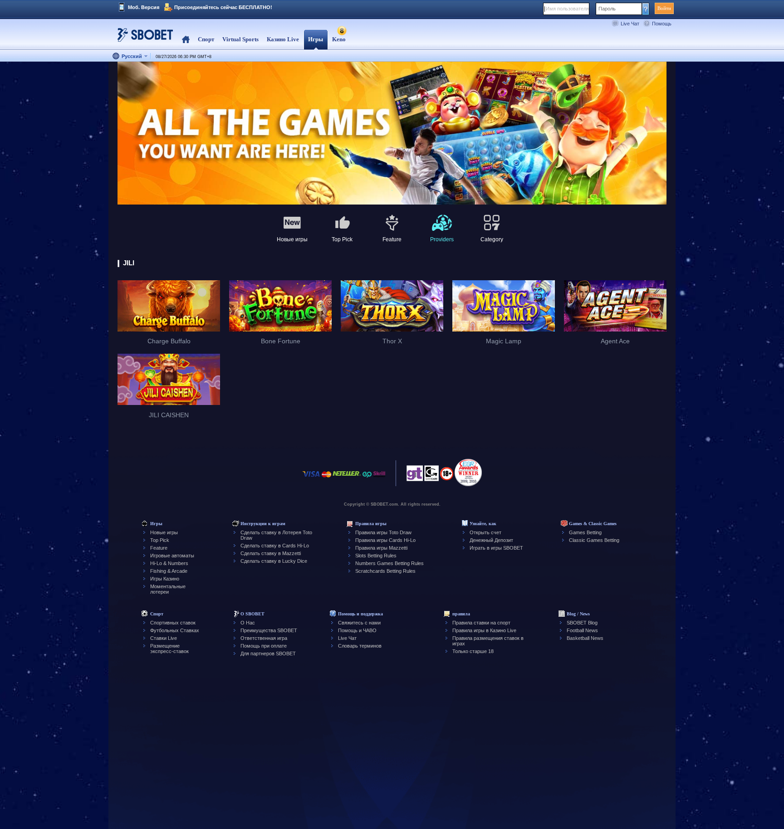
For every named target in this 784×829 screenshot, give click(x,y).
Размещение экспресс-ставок (169, 648)
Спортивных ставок (173, 622)
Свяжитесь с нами (359, 622)
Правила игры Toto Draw (383, 532)
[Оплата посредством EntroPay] (367, 478)
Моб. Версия (143, 7)
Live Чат (630, 23)
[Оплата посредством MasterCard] (326, 478)
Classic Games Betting (594, 540)
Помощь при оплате (263, 646)
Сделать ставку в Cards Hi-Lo (274, 545)
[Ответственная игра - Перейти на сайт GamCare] (431, 475)
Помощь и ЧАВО (357, 630)
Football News (582, 630)
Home (186, 40)
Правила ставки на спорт (481, 622)
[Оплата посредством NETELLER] (347, 478)
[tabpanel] (392, 133)
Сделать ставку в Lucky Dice (273, 561)
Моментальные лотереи (168, 589)
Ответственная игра (263, 638)
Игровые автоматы (172, 555)
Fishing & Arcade (168, 571)
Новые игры (164, 532)
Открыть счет (485, 532)
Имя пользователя (567, 8)
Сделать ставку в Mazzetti (270, 553)
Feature (158, 548)
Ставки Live (163, 638)
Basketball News (585, 638)
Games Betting (585, 532)
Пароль (607, 8)
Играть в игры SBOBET (496, 548)
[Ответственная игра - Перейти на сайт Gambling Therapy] (415, 475)
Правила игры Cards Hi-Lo (385, 540)
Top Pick (159, 540)
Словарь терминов (360, 646)
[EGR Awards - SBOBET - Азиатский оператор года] (468, 472)
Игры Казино (164, 578)
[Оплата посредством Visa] (311, 478)
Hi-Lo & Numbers (169, 563)
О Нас (247, 622)
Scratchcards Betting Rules (385, 571)
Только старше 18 (473, 651)
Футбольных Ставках (174, 630)
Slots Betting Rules (376, 555)
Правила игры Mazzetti (381, 548)
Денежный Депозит (491, 540)
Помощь (661, 23)
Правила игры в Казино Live (484, 630)
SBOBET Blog (582, 622)
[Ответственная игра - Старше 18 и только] (446, 476)
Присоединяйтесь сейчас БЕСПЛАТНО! (223, 7)
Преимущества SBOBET (268, 630)
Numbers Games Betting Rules (389, 563)
